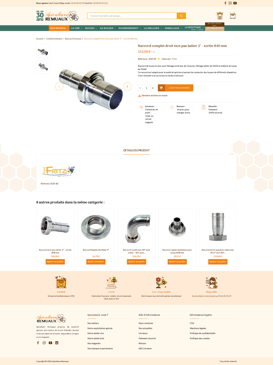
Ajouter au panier (174, 88)
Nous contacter (146, 323)
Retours (142, 343)
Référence (46, 183)
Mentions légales (198, 328)
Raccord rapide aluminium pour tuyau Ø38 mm (177, 251)
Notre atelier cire (95, 333)
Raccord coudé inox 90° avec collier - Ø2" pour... (136, 251)
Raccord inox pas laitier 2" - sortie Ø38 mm (55, 251)
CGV (192, 323)
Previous (59, 86)
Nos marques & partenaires (100, 348)
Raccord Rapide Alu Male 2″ (96, 250)
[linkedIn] (56, 343)
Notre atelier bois (95, 338)
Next (127, 86)
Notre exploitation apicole (99, 328)
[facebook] (225, 3)
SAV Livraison (145, 348)
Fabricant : (167, 59)
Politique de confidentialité (202, 333)
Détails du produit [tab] (136, 150)
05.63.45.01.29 (77, 3)
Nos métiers (93, 323)
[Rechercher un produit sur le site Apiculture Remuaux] (181, 15)
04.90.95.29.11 (99, 3)
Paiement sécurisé (147, 338)
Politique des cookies (200, 338)
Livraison (143, 333)
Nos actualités (145, 328)
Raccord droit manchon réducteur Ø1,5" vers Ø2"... (218, 251)
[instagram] (230, 3)
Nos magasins (94, 343)
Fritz (174, 58)
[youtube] (235, 3)
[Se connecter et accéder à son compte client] (220, 15)
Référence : (143, 59)
